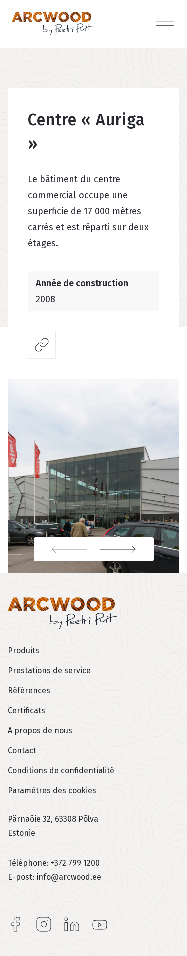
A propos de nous (40, 730)
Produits (23, 650)
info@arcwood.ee (68, 877)
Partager (42, 345)
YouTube (100, 924)
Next (124, 549)
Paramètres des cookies (52, 790)
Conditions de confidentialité (61, 770)
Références (29, 690)
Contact (22, 750)
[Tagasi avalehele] (52, 24)
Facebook (16, 924)
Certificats (26, 710)
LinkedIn (72, 924)
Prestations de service (49, 670)
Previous (64, 549)
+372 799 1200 (75, 863)
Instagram (44, 924)
